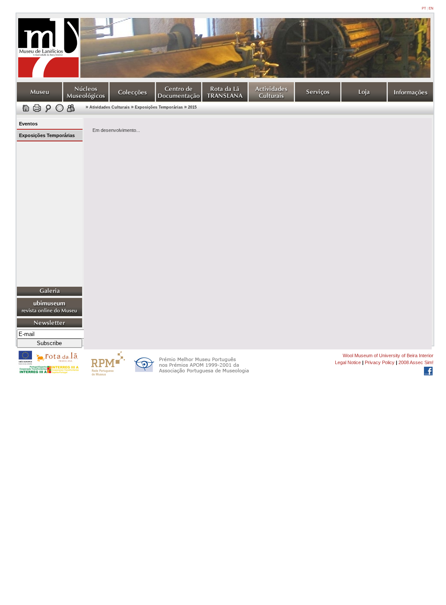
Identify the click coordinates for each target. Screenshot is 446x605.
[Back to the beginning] (48, 77)
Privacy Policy (380, 362)
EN (431, 8)
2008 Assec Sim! (415, 362)
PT (424, 8)
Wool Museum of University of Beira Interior (388, 355)
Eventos (28, 123)
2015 (192, 107)
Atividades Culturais (109, 107)
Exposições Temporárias (159, 107)
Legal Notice (348, 362)
